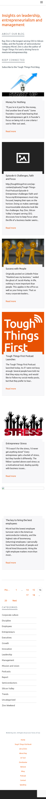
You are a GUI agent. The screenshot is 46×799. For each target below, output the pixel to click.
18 (34, 595)
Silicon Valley (8, 688)
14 (27, 590)
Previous (8, 590)
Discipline (6, 620)
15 (34, 590)
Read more (11, 131)
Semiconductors (9, 683)
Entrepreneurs (8, 632)
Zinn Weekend (8, 705)
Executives (7, 637)
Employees (7, 626)
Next (15, 600)
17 (27, 595)
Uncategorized (8, 700)
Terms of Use (35, 733)
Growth (5, 643)
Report (5, 677)
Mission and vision (10, 666)
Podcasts (6, 671)
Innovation (7, 649)
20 (6, 600)
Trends (5, 694)
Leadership (7, 654)
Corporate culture (10, 615)
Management (8, 660)
